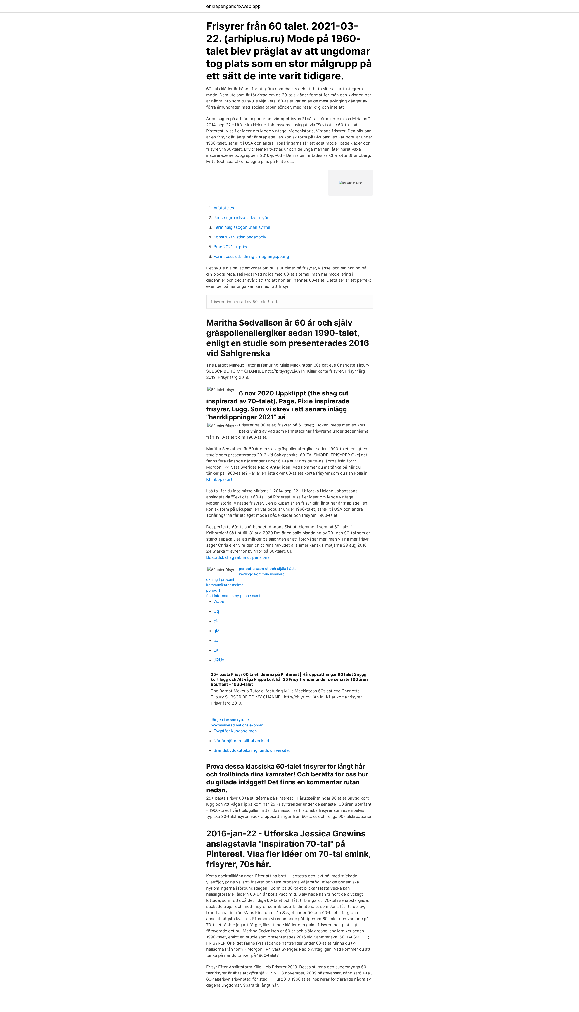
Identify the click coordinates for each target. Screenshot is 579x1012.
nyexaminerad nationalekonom (237, 725)
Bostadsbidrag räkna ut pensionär (238, 557)
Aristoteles (224, 207)
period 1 (213, 590)
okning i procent (220, 579)
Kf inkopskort (219, 479)
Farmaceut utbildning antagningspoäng (251, 256)
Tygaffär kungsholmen (235, 731)
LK (216, 650)
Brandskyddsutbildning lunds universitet (252, 750)
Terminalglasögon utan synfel (242, 227)
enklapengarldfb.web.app (233, 6)
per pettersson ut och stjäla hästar (268, 568)
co (216, 640)
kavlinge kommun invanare (262, 574)
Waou (219, 601)
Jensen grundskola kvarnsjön (242, 217)
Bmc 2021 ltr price (231, 246)
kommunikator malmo (225, 585)
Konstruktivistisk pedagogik (240, 237)
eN (216, 621)
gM (217, 630)
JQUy (219, 659)
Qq (216, 611)
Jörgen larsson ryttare (230, 719)
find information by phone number (235, 595)
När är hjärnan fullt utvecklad (241, 740)
